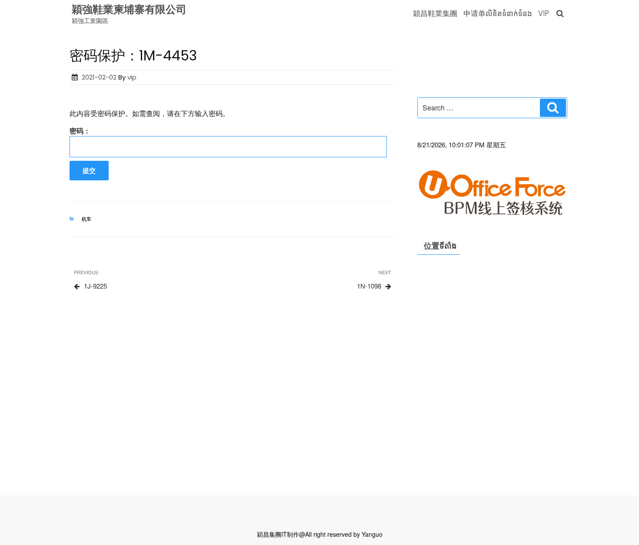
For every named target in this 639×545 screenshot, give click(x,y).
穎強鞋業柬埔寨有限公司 (129, 9)
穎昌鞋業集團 (435, 13)
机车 (86, 219)
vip (131, 77)
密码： (80, 131)
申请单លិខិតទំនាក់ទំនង (497, 13)
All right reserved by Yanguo (344, 534)
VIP (543, 13)
